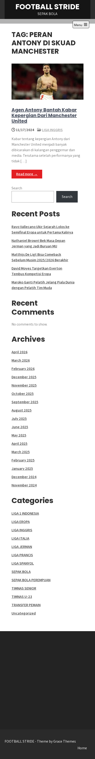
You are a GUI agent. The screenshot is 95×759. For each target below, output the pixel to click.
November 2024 (24, 485)
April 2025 (19, 443)
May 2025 (19, 435)
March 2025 (21, 451)
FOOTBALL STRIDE (47, 6)
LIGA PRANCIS (22, 555)
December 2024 (24, 476)
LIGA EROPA (21, 521)
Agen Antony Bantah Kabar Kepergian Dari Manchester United (44, 115)
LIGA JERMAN (22, 546)
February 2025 (23, 460)
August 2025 (22, 410)
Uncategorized (24, 613)
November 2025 (24, 385)
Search (17, 188)
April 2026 (19, 352)
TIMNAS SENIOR (24, 588)
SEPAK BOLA (21, 571)
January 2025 (22, 468)
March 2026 (21, 360)
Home (82, 748)
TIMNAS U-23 (22, 596)
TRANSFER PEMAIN (26, 604)
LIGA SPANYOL (23, 563)
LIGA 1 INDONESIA (25, 513)
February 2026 (23, 368)
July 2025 (19, 418)
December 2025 (24, 377)
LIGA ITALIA (20, 538)
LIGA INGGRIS (52, 129)
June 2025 (20, 426)
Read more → (27, 174)
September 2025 (25, 401)
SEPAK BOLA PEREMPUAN (31, 580)
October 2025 (23, 393)
